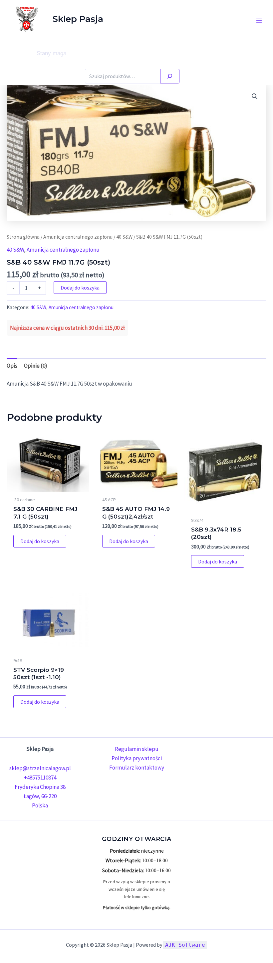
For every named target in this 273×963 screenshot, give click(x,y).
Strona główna (23, 237)
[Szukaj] (169, 76)
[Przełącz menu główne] (259, 20)
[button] (255, 96)
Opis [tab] (12, 365)
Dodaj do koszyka (80, 287)
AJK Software (185, 945)
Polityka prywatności (137, 758)
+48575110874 (40, 777)
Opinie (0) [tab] (35, 365)
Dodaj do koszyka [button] (39, 541)
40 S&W (124, 237)
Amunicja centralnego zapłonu (78, 237)
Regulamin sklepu (136, 749)
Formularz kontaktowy (136, 767)
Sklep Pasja (78, 19)
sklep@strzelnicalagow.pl (40, 768)
